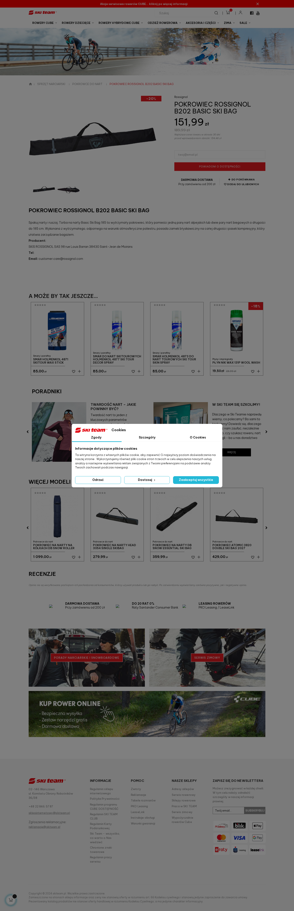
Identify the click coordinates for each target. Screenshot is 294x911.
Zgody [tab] (96, 437)
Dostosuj (145, 480)
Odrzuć (98, 480)
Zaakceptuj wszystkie (196, 480)
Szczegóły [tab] (147, 437)
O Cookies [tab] (198, 437)
